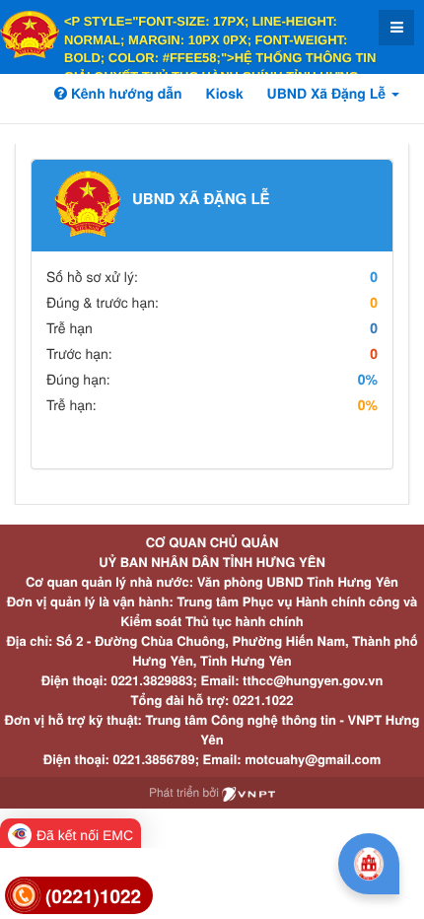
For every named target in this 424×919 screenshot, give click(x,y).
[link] (79, 896)
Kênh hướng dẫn (124, 94)
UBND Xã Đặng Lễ (328, 94)
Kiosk (225, 94)
